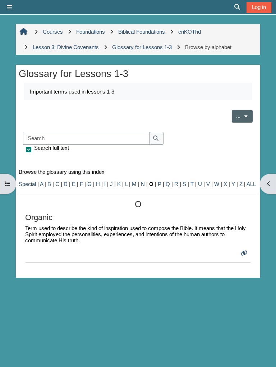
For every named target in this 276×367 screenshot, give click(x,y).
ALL (251, 184)
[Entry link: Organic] (245, 253)
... (244, 116)
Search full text (51, 148)
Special (27, 184)
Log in (259, 7)
